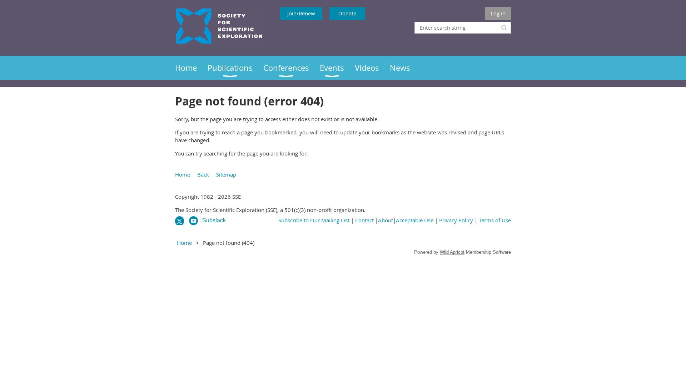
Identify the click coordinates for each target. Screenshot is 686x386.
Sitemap (226, 174)
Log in (498, 13)
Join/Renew (301, 13)
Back (203, 174)
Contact (364, 220)
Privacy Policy (456, 220)
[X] (179, 220)
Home (182, 174)
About (385, 220)
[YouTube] (193, 220)
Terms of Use (495, 220)
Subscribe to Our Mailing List (313, 220)
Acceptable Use (414, 220)
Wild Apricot (452, 252)
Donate (347, 13)
